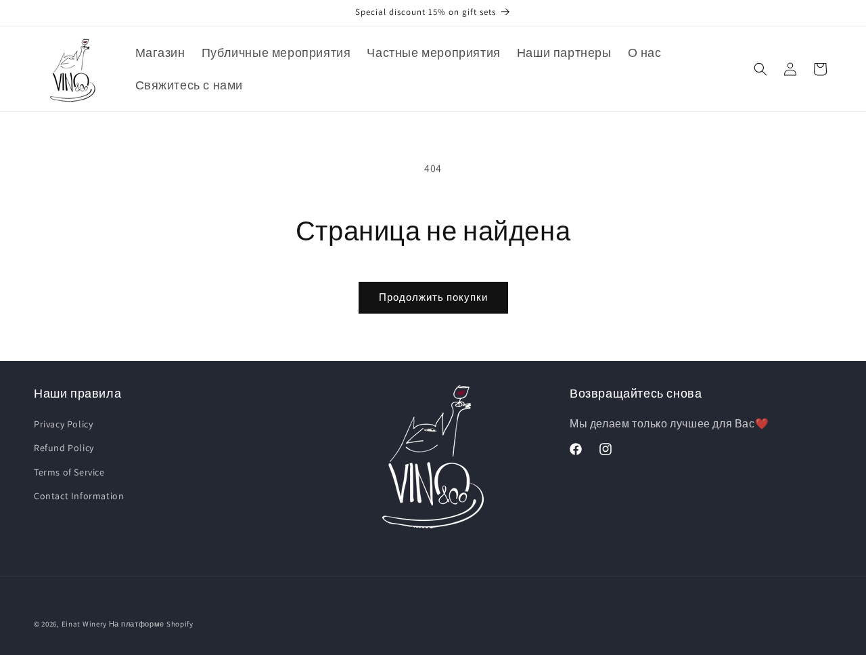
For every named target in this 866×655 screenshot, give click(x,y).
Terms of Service (69, 472)
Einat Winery (84, 624)
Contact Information (79, 496)
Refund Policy (64, 448)
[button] (760, 69)
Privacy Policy (63, 424)
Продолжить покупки (433, 297)
